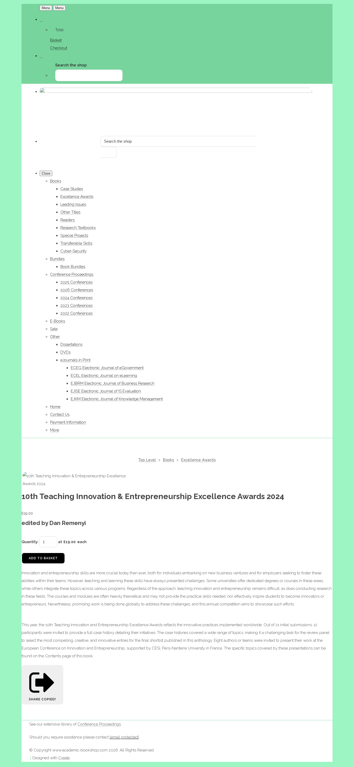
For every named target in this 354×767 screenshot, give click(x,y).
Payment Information (68, 422)
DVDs (65, 352)
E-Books (57, 321)
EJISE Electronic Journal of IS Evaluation (106, 391)
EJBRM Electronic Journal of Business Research (112, 383)
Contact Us (59, 414)
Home (55, 406)
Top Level (147, 460)
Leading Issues (73, 204)
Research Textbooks (78, 227)
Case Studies (71, 188)
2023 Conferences (76, 305)
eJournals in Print (75, 360)
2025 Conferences (76, 282)
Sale (54, 329)
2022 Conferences (76, 313)
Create (64, 758)
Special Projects (74, 235)
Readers (67, 220)
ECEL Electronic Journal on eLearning (104, 375)
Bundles (57, 259)
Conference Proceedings (71, 274)
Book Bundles (72, 266)
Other (55, 336)
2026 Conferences (76, 290)
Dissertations (71, 344)
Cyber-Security (73, 251)
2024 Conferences (76, 297)
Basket (56, 40)
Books (55, 181)
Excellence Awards (76, 196)
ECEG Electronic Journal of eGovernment (107, 367)
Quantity (30, 542)
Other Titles (70, 212)
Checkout (58, 48)
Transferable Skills (76, 243)
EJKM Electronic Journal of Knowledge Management (117, 399)
